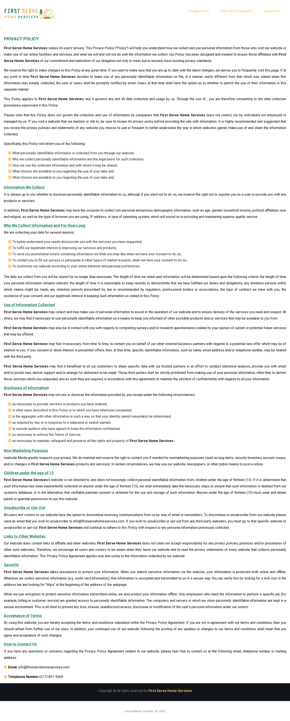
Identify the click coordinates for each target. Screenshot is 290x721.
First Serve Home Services (170, 691)
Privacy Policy (198, 11)
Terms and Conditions (236, 11)
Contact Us (272, 11)
